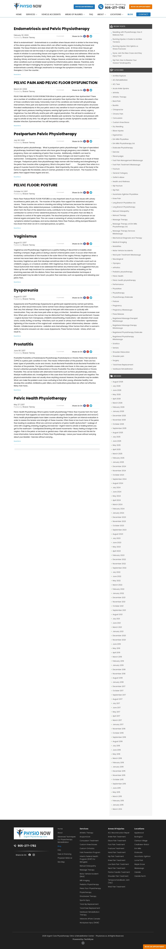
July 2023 (116, 538)
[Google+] (87, 36)
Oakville (137, 872)
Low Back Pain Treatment (118, 864)
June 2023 (117, 542)
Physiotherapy (118, 293)
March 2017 (117, 720)
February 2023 (118, 555)
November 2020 (119, 640)
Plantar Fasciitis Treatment (119, 872)
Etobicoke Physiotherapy (123, 148)
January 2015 (118, 805)
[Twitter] (91, 36)
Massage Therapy (120, 219)
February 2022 (118, 589)
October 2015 (118, 779)
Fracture (116, 169)
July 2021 (116, 619)
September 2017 (119, 695)
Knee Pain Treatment (116, 860)
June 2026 (117, 390)
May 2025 (117, 445)
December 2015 (119, 771)
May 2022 (117, 580)
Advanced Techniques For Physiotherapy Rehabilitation (67, 839)
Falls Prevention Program (90, 852)
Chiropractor (118, 109)
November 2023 (119, 521)
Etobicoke (138, 852)
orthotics (116, 267)
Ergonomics (117, 135)
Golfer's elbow (118, 177)
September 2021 (119, 610)
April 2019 (116, 652)
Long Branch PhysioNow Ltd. (124, 203)
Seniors (116, 348)
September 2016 (119, 737)
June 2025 (117, 441)
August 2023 (118, 534)
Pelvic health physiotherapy (124, 280)
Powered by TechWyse (83, 939)
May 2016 (116, 754)
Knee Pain (117, 198)
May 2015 (116, 792)
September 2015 (119, 784)
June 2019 (117, 644)
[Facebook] (84, 36)
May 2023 (117, 547)
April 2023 (117, 551)
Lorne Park (138, 860)
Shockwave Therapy (88, 896)
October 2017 (118, 690)
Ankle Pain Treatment (117, 837)
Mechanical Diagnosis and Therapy (127, 238)
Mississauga (139, 868)
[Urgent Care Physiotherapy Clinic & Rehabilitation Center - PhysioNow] (27, 7)
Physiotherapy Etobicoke (123, 297)
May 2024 (117, 496)
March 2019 (117, 657)
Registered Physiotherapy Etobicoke (127, 332)
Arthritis (116, 92)
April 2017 (116, 716)
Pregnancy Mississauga (122, 310)
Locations (115, 14)
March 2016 (117, 758)
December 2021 (119, 597)
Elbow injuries (118, 131)
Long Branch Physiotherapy (124, 207)
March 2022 (117, 585)
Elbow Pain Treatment (117, 840)
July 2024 (117, 487)
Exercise (116, 152)
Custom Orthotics (87, 848)
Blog (130, 14)
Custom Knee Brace (121, 122)
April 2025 (117, 449)
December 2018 (119, 669)
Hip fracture (117, 186)
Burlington (138, 837)
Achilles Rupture (119, 76)
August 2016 (118, 741)
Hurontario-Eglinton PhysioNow (125, 194)
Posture (116, 301)
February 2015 (118, 800)
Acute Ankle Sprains (121, 88)
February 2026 (118, 407)
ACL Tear (116, 84)
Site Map (61, 862)
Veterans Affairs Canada (90, 919)
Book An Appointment (140, 6)
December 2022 (119, 559)
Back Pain (117, 101)
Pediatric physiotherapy (122, 272)
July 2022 (116, 572)
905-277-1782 (27, 846)
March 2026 (117, 403)
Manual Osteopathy (121, 211)
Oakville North (140, 876)
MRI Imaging (85, 880)
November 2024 (119, 470)
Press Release (118, 314)
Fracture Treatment (116, 848)
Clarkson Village (140, 840)
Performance (118, 284)
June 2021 (117, 623)
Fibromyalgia (118, 156)
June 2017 (117, 707)
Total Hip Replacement (89, 904)
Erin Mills (137, 848)
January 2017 (118, 724)
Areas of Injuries (74, 14)
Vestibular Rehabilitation (123, 369)
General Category (120, 173)
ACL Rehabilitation (120, 80)
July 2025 (116, 437)
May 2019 (116, 648)
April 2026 (117, 399)
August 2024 (118, 483)
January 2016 (118, 767)
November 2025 (119, 420)
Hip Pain (116, 190)
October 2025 (118, 424)
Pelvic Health (118, 276)
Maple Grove (139, 864)
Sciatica (116, 343)
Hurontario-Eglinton (142, 856)
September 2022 (119, 568)
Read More (17, 74)
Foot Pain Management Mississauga (128, 160)
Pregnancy (117, 305)
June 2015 (117, 788)
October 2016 (118, 733)
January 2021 (118, 631)
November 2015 (119, 775)
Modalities (117, 246)
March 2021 (117, 627)
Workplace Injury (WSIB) (89, 923)
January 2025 (118, 462)
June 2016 (117, 750)
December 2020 (119, 635)
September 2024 (120, 479)
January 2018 (118, 682)
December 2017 (119, 686)
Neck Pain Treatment (116, 868)
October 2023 (118, 525)
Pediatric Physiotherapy (89, 884)
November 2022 (119, 564)
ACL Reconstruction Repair (118, 833)
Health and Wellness (121, 181)
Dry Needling (118, 126)
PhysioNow (117, 288)
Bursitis (115, 105)
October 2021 (118, 606)
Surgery (116, 360)
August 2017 (117, 699)
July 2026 (116, 386)
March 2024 (117, 504)
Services (30, 14)
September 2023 (119, 530)
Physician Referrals (84, 6)
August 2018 (118, 678)
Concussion (117, 118)
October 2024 (118, 475)
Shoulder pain (118, 356)
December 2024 (119, 466)
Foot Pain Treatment (116, 844)
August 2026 (118, 382)
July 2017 (116, 703)
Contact (143, 14)
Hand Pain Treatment (117, 852)
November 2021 (119, 602)
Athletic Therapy (119, 97)
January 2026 (118, 411)
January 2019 (118, 665)
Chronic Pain (118, 114)
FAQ (91, 14)
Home (19, 14)
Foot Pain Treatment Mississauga (126, 165)
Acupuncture (85, 837)
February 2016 (118, 762)
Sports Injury (85, 900)
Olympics (116, 263)
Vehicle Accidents (51, 14)
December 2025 (119, 415)
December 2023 (119, 517)
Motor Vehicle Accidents (123, 250)
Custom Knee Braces (88, 844)
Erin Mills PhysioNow (121, 139)
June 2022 (117, 576)
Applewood (139, 833)
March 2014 (117, 809)
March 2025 (117, 454)
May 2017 (116, 712)
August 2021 (117, 614)
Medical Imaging (120, 242)
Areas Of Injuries (116, 828)
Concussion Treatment (89, 840)
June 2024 (117, 492)
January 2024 (118, 513)
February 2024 (118, 509)
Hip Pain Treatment (116, 856)
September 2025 (119, 428)
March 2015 (117, 796)
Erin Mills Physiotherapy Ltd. (124, 143)
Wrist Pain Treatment (116, 887)
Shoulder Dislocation (121, 352)
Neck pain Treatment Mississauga (127, 255)
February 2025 (118, 458)
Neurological (118, 259)
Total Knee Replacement (123, 365)
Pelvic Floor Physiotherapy (90, 888)
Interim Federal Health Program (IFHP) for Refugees (89, 859)
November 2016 (119, 729)
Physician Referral (65, 858)
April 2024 (117, 500)
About (100, 14)
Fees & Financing (64, 854)
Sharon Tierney (29, 37)
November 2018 (119, 674)
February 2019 (118, 661)
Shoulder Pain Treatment (118, 876)
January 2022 (118, 593)
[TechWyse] (83, 944)
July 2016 (116, 746)
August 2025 (118, 432)
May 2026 (117, 394)
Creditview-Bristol (141, 844)
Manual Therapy (119, 215)
